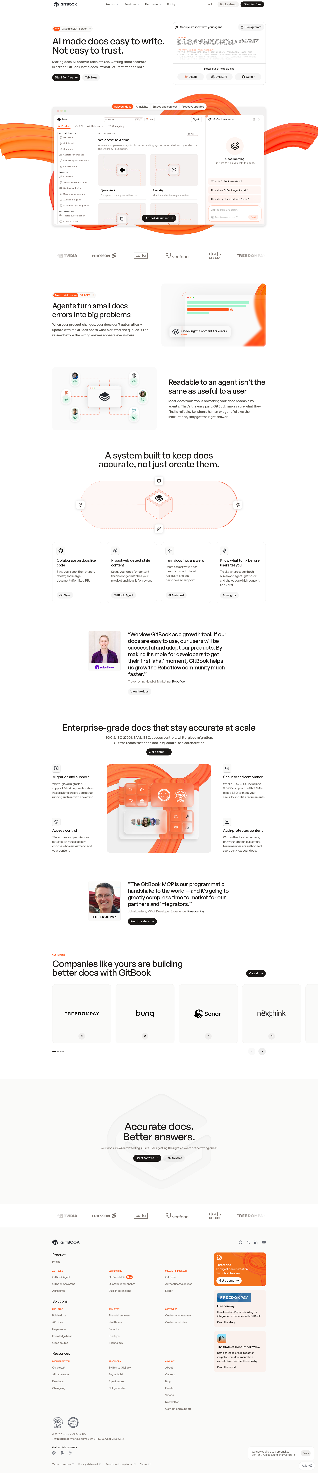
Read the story (226, 1322)
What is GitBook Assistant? (226, 181)
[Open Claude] (62, 1453)
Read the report (226, 1367)
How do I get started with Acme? (230, 198)
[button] (251, 27)
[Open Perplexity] (70, 1453)
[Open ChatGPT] (54, 1453)
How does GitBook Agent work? (229, 190)
